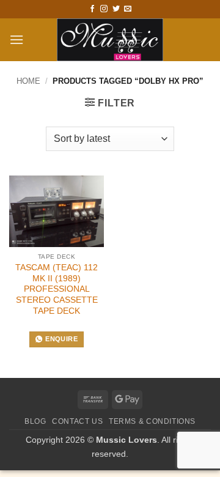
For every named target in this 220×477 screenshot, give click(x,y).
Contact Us (77, 421)
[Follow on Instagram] (104, 9)
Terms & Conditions (152, 421)
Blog (35, 421)
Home (28, 81)
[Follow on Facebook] (92, 9)
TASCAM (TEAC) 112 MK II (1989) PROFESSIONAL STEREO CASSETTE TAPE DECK (56, 289)
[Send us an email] (127, 9)
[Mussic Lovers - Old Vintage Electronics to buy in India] (110, 39)
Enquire (61, 338)
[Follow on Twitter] (116, 9)
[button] (16, 39)
